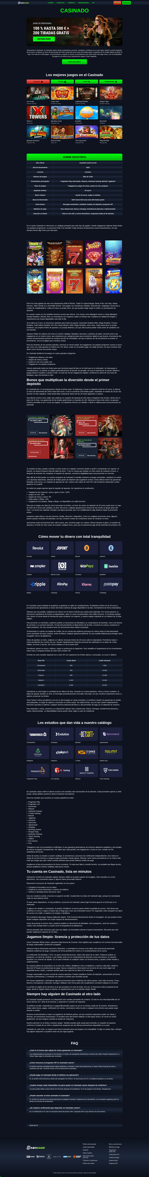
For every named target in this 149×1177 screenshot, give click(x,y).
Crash (85, 81)
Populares (36, 81)
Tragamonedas (109, 81)
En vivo (61, 81)
